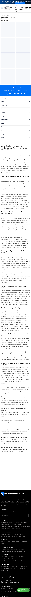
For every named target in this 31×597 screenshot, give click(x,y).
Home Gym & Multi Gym (6, 526)
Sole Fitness (4, 556)
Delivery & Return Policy (7, 568)
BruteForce (14, 556)
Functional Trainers (15, 524)
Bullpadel (14, 560)
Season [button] (3, 112)
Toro (9, 556)
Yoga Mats (3, 541)
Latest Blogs (4, 570)
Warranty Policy (15, 566)
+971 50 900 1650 (17, 93)
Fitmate (18, 558)
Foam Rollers (23, 541)
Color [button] (2, 123)
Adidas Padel (4, 560)
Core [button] (2, 126)
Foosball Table (14, 536)
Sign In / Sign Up (16, 8)
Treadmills (3, 522)
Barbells (18, 528)
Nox (9, 560)
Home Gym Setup (5, 549)
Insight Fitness (24, 558)
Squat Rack (16, 526)
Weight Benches (25, 526)
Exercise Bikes (10, 522)
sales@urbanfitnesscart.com (12, 582)
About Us (16, 568)
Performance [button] (5, 119)
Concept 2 (21, 556)
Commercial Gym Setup (17, 549)
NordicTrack (21, 560)
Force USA (11, 558)
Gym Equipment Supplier (7, 551)
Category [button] (3, 98)
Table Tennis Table (5, 536)
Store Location (19, 2)
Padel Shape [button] (4, 105)
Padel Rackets (4, 534)
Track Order (21, 8)
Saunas (2, 543)
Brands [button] (3, 101)
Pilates (9, 541)
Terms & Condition (5, 566)
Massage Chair (15, 541)
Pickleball (16, 534)
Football (22, 534)
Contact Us (22, 568)
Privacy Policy (23, 566)
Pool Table (22, 536)
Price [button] (2, 137)
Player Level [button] (4, 108)
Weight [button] (3, 116)
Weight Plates (10, 528)
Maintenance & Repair (19, 551)
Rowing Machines (5, 524)
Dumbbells (3, 528)
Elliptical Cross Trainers (21, 522)
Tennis (10, 534)
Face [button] (2, 130)
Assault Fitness (4, 558)
